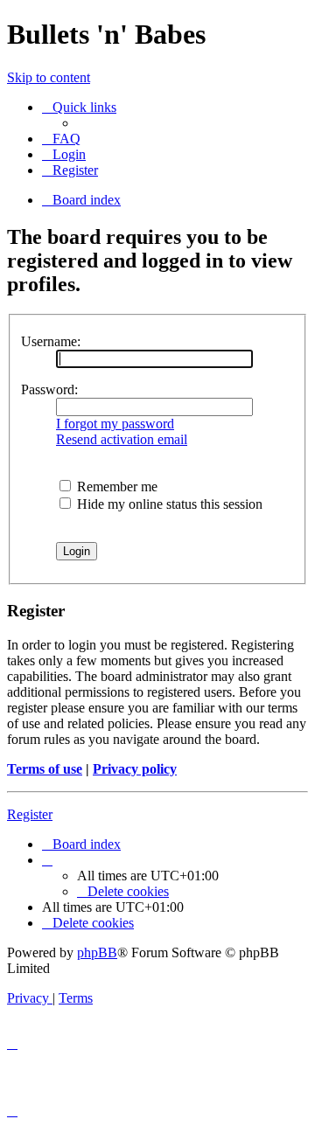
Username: (50, 341)
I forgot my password (115, 423)
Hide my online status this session (168, 504)
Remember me (116, 486)
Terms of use (44, 768)
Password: (49, 389)
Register (29, 814)
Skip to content (48, 77)
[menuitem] (61, 138)
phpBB (97, 952)
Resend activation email (121, 439)
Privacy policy (135, 768)
